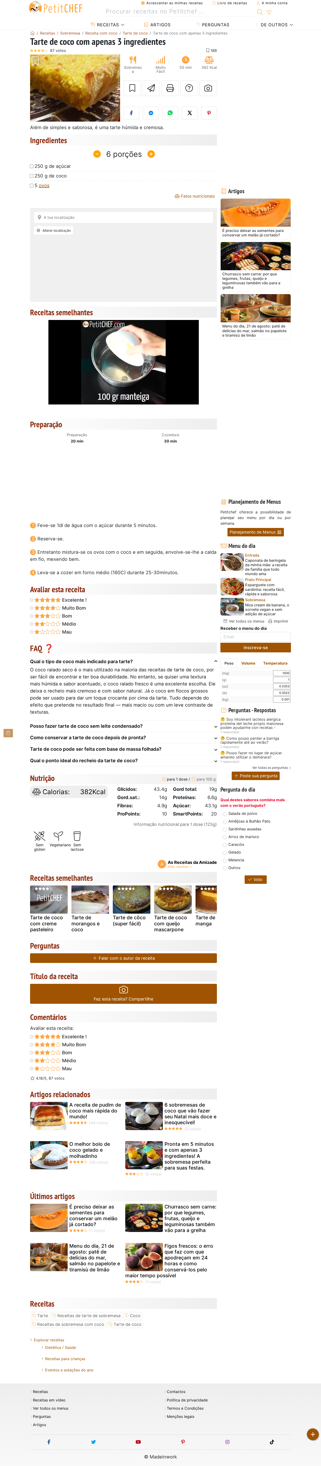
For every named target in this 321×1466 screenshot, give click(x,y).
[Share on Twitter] (190, 113)
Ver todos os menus (246, 621)
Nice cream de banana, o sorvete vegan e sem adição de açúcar (267, 609)
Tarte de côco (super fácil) (129, 920)
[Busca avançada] (269, 12)
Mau (66, 632)
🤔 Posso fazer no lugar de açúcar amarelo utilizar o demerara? (251, 755)
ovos (44, 185)
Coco (135, 1315)
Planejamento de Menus (253, 532)
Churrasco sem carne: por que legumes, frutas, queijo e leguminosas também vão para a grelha (190, 1218)
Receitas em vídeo (49, 1400)
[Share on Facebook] (132, 113)
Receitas (107, 24)
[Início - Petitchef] (32, 33)
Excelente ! (74, 600)
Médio (68, 624)
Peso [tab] (229, 663)
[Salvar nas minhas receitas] (132, 88)
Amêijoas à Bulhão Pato (249, 821)
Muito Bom (73, 608)
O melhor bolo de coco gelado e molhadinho (89, 1150)
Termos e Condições (185, 1408)
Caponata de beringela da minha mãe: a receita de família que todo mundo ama (266, 567)
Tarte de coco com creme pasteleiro (46, 923)
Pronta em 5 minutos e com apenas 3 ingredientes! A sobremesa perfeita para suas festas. (189, 1156)
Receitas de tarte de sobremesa (89, 1315)
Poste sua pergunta (258, 775)
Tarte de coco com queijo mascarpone (170, 923)
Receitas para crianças (65, 1358)
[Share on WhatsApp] (170, 113)
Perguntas (215, 24)
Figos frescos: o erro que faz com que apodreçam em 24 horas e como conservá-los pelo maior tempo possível (169, 1260)
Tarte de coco (127, 1324)
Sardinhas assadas (244, 829)
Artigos (160, 24)
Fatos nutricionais (197, 196)
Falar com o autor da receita (126, 958)
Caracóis (236, 844)
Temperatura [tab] (275, 663)
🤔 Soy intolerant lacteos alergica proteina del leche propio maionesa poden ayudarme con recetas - (251, 723)
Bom (66, 616)
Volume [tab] (248, 663)
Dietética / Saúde (60, 1347)
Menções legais (180, 1416)
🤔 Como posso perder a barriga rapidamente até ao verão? (249, 740)
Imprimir (280, 621)
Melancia (236, 860)
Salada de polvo (242, 813)
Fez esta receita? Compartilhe (123, 999)
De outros (273, 24)
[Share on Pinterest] (209, 113)
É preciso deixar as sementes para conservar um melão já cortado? (93, 1215)
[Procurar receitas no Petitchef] (260, 11)
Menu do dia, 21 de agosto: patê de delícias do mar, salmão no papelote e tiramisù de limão (94, 1258)
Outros (234, 867)
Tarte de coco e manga (214, 920)
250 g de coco (51, 176)
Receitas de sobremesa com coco (70, 1324)
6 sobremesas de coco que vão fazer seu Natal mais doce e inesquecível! (190, 1114)
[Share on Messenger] (151, 113)
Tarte (42, 1315)
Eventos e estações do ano (69, 1370)
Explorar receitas (49, 1340)
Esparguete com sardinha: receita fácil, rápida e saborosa (265, 589)
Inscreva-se (256, 647)
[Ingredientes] (8, 733)
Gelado (234, 852)
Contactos (176, 1391)
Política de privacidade (187, 1400)
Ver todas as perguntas (270, 768)
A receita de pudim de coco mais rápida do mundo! (95, 1111)
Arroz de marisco (243, 836)
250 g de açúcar (53, 166)
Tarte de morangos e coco (85, 923)
